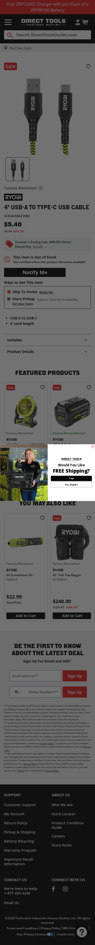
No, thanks (71, 484)
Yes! (71, 478)
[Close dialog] (92, 446)
